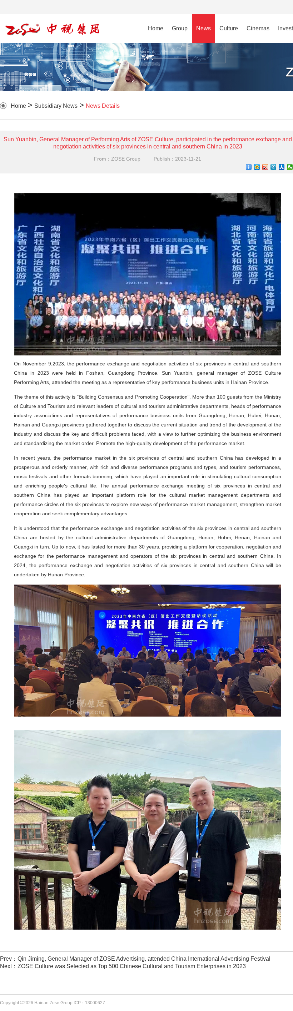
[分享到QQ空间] (257, 167)
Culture (228, 28)
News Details (103, 106)
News (203, 28)
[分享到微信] (290, 167)
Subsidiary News (56, 106)
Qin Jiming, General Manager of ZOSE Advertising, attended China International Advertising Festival (144, 959)
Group (180, 28)
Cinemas (258, 28)
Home (155, 28)
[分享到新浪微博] (265, 167)
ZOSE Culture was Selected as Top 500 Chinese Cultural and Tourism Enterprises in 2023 (132, 966)
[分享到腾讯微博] (273, 167)
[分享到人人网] (282, 167)
